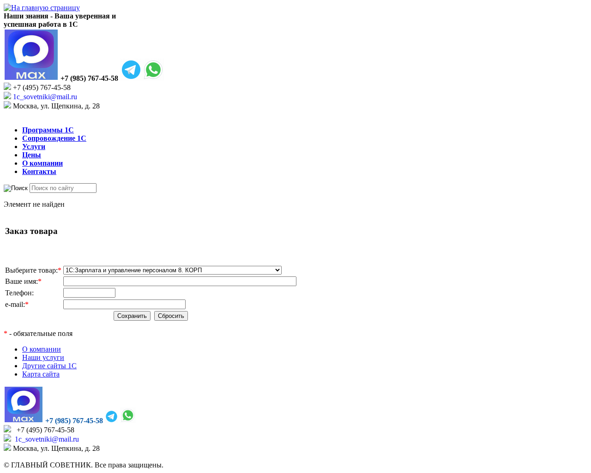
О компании (41, 349)
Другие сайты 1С (49, 366)
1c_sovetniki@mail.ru (44, 97)
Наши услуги (43, 357)
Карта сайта (41, 374)
